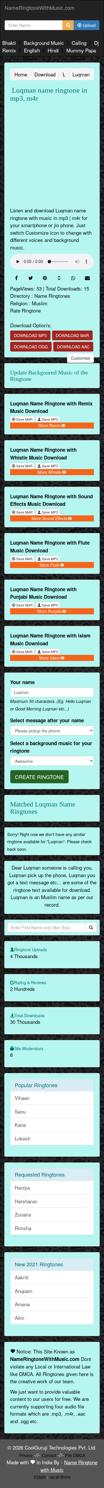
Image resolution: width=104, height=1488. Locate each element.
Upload (88, 25)
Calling (80, 42)
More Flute (50, 565)
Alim (19, 1317)
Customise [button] (80, 358)
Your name (22, 682)
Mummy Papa (81, 50)
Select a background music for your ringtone (51, 747)
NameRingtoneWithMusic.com (40, 7)
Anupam (23, 1290)
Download (44, 74)
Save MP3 (49, 419)
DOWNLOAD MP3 (30, 335)
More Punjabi (50, 611)
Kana (20, 1124)
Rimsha (23, 1228)
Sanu (20, 1111)
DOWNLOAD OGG (31, 347)
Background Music (44, 42)
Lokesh (22, 1138)
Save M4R (24, 419)
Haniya (22, 1187)
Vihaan (22, 1097)
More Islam (50, 658)
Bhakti (9, 42)
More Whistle (50, 472)
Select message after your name (47, 720)
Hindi (54, 50)
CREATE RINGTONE (39, 776)
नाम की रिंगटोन (59, 1477)
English (32, 50)
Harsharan (26, 1201)
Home (20, 74)
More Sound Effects (49, 518)
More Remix (50, 425)
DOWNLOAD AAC (73, 347)
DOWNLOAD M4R (72, 335)
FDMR (40, 1477)
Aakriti (22, 1277)
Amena (22, 1304)
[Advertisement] (52, 154)
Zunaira (23, 1214)
